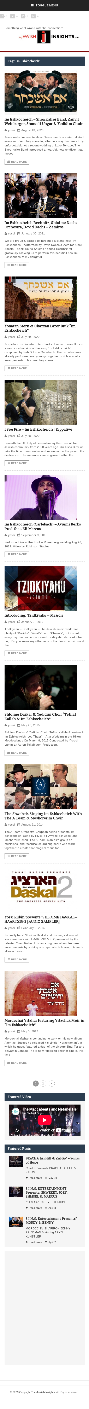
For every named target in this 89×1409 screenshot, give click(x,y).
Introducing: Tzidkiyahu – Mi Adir (34, 615)
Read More (19, 161)
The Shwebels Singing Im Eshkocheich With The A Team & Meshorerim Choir (43, 816)
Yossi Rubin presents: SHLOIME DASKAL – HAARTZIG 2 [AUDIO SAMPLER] (41, 919)
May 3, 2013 (29, 1031)
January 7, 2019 (32, 621)
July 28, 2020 (30, 435)
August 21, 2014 (32, 824)
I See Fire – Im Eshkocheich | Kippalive (38, 429)
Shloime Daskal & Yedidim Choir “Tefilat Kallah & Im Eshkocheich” (40, 716)
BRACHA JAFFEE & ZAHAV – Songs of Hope (53, 1160)
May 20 (52, 1178)
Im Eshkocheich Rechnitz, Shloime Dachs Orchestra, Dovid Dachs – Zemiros (41, 224)
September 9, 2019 (34, 535)
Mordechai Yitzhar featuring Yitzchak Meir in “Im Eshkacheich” (44, 1022)
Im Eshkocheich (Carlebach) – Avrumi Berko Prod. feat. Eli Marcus (43, 526)
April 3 (52, 1208)
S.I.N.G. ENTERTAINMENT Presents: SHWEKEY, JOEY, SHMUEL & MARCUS (47, 1192)
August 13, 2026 (32, 130)
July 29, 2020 (30, 336)
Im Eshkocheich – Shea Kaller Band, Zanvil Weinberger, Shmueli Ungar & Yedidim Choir (44, 121)
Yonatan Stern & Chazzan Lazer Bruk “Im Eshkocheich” (40, 328)
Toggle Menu (47, 5)
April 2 (52, 1242)
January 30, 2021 (33, 233)
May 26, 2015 (30, 725)
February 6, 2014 (33, 928)
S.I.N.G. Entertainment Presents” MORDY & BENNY (51, 1220)
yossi (11, 130)
